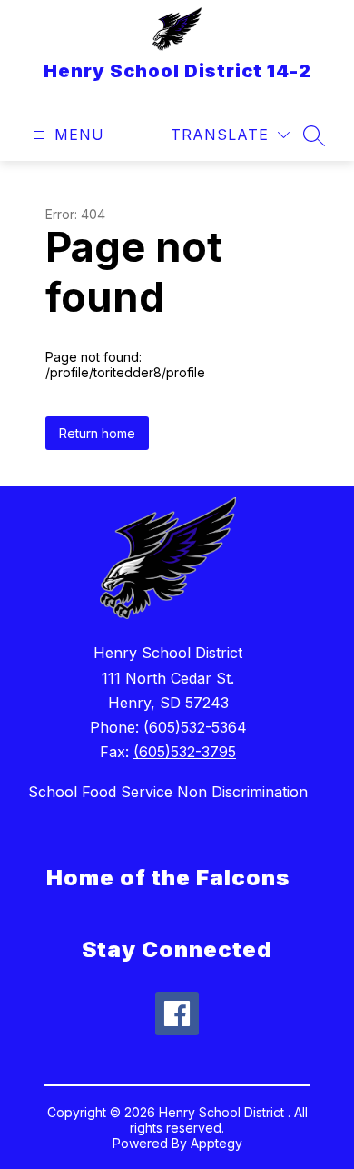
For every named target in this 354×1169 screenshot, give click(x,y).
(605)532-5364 (195, 727)
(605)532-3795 (184, 752)
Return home (97, 433)
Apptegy (216, 1143)
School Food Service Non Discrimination (168, 792)
